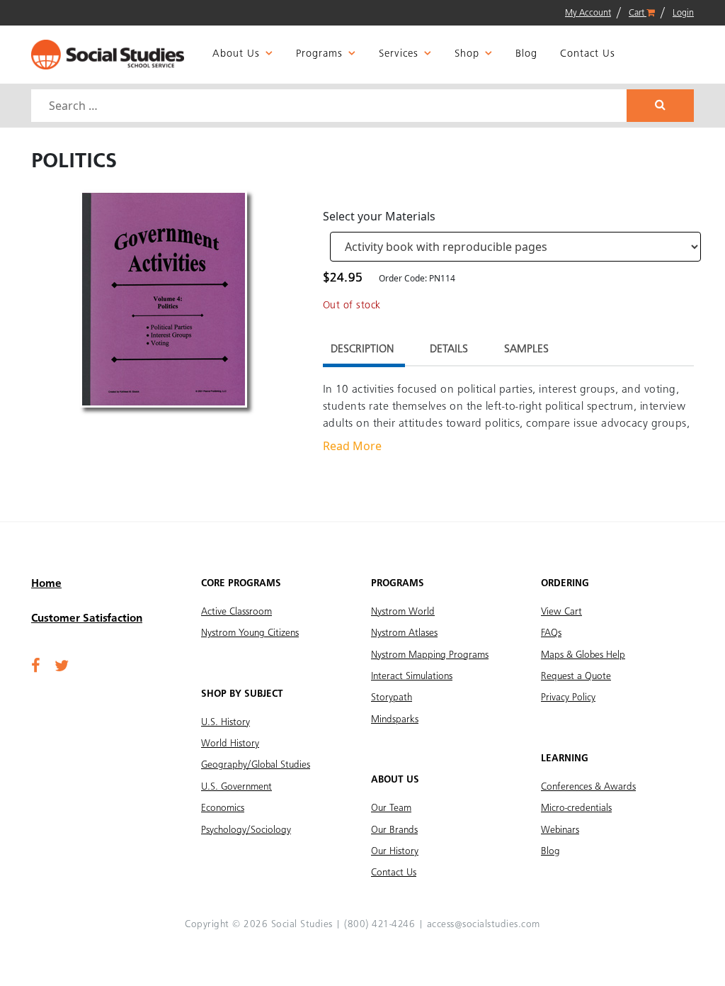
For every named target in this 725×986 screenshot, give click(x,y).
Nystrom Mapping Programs (430, 655)
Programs (319, 54)
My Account (588, 13)
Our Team (391, 808)
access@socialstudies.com (483, 924)
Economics (222, 808)
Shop (467, 54)
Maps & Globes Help (583, 655)
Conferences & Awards (588, 787)
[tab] (362, 351)
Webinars (560, 830)
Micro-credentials (576, 808)
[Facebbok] (35, 667)
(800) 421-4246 (379, 924)
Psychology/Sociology (246, 830)
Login (683, 13)
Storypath (391, 697)
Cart (637, 13)
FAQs (551, 633)
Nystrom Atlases (404, 633)
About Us (236, 54)
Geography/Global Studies (255, 765)
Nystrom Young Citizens (250, 633)
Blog (526, 54)
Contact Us (587, 54)
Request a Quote (576, 676)
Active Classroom (236, 612)
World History (230, 744)
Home (46, 584)
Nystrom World (403, 612)
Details (449, 349)
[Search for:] (330, 105)
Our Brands (394, 830)
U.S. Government (236, 787)
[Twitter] (62, 667)
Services (398, 54)
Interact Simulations (411, 676)
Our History (394, 851)
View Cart (561, 612)
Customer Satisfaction (86, 618)
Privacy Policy (568, 697)
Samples (526, 349)
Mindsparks (394, 719)
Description (362, 349)
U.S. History (225, 722)
